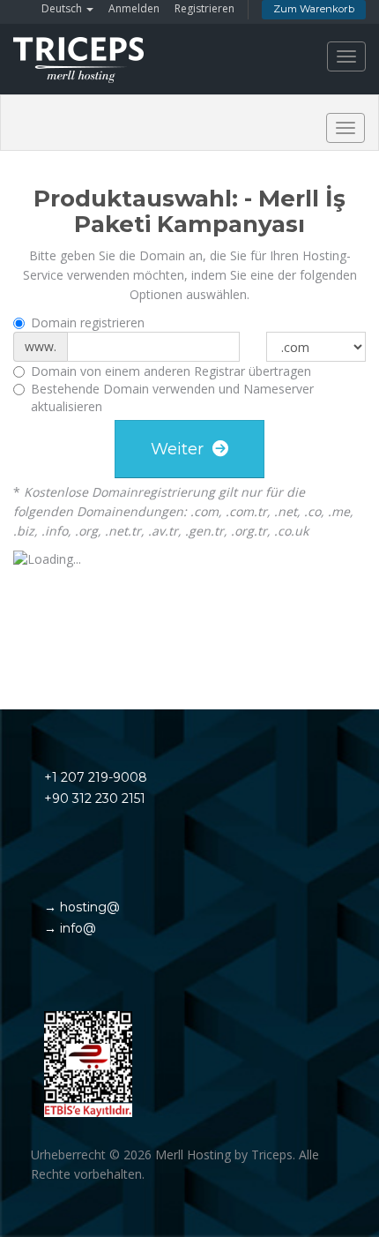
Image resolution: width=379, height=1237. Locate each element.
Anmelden (134, 8)
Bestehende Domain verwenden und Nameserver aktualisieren (172, 397)
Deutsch (63, 8)
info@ (76, 928)
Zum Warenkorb (313, 9)
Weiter (181, 449)
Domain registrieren (88, 322)
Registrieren (204, 8)
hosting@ (88, 907)
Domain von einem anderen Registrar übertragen (171, 371)
